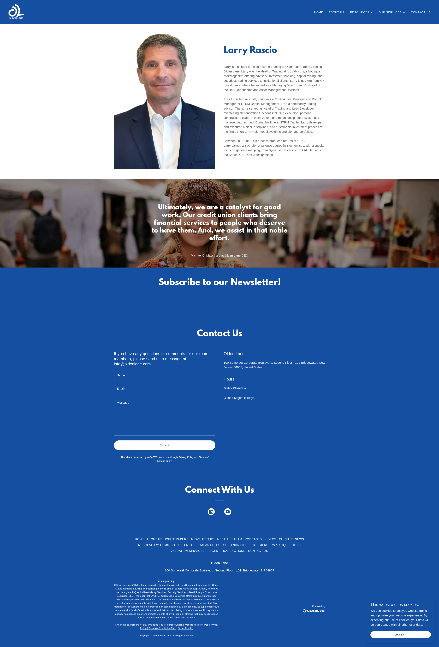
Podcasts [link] (253, 539)
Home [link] (318, 12)
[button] (361, 12)
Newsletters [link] (203, 539)
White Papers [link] (176, 539)
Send (164, 445)
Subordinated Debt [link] (240, 545)
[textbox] (164, 375)
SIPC (156, 595)
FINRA (149, 595)
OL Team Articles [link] (205, 545)
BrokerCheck (175, 624)
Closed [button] (238, 388)
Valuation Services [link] (188, 550)
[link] (16, 12)
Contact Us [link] (421, 12)
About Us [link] (337, 12)
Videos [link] (270, 539)
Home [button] (139, 539)
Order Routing (185, 628)
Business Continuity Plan (162, 628)
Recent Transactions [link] (226, 550)
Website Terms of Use (196, 624)
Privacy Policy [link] (186, 457)
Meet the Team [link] (229, 539)
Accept (400, 634)
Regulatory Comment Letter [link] (163, 545)
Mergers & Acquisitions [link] (280, 545)
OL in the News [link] (291, 539)
